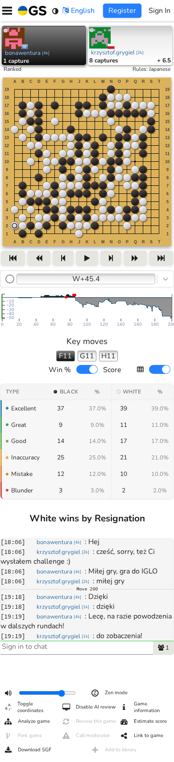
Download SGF (34, 749)
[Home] (30, 10)
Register (122, 11)
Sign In (159, 11)
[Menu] (7, 10)
